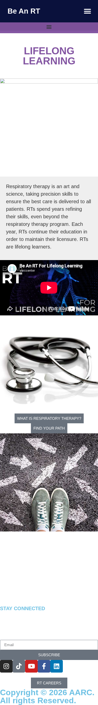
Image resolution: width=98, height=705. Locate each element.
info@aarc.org (25, 603)
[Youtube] (31, 666)
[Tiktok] (19, 666)
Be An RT (24, 11)
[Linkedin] (56, 666)
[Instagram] (6, 666)
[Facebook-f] (44, 666)
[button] (87, 11)
